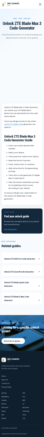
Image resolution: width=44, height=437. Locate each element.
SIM (2, 415)
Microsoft (4, 408)
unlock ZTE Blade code (13, 124)
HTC (24, 397)
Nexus (3, 411)
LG (23, 404)
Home (3, 376)
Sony (24, 415)
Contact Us (5, 383)
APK (24, 393)
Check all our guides (13, 341)
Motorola (26, 408)
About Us (4, 380)
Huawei (4, 400)
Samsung (26, 411)
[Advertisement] (22, 73)
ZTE (24, 418)
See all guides (11, 229)
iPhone (3, 404)
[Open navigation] (40, 4)
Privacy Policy (6, 387)
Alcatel (4, 393)
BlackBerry (5, 397)
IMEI (24, 400)
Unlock (3, 418)
